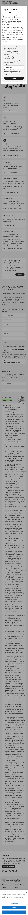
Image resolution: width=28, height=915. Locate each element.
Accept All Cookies (14, 912)
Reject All (14, 907)
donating (8, 17)
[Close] (26, 892)
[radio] (14, 53)
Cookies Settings (14, 903)
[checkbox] (14, 57)
